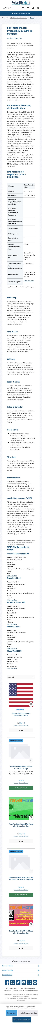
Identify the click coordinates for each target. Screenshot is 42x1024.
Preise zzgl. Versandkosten (21, 725)
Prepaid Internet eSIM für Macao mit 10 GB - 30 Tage (21, 768)
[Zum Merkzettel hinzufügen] (31, 704)
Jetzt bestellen (29, 280)
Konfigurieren (11, 1013)
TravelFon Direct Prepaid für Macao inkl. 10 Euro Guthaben (21, 825)
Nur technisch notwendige (28, 1013)
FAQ (20, 38)
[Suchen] (23, 8)
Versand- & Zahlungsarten (27, 988)
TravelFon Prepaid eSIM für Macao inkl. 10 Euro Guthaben (21, 932)
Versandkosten (17, 994)
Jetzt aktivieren (12, 648)
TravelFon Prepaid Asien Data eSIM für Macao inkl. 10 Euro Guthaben (21, 878)
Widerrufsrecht (14, 988)
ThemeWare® (21, 1000)
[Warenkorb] (38, 8)
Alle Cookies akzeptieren (22, 1020)
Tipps (16, 38)
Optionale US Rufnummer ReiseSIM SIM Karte (21, 714)
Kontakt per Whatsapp (31, 990)
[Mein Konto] (33, 8)
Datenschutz (7, 990)
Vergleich (10, 38)
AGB (7, 988)
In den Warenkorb (21, 788)
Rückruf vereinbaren (18, 990)
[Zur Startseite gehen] (21, 3)
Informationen (7, 975)
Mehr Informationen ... (29, 1008)
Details (21, 730)
